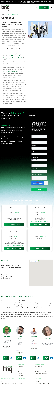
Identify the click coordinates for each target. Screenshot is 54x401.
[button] (51, 7)
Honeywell (6, 58)
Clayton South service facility (11, 71)
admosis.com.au (19, 394)
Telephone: (14, 212)
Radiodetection (16, 56)
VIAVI (10, 56)
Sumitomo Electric (17, 58)
